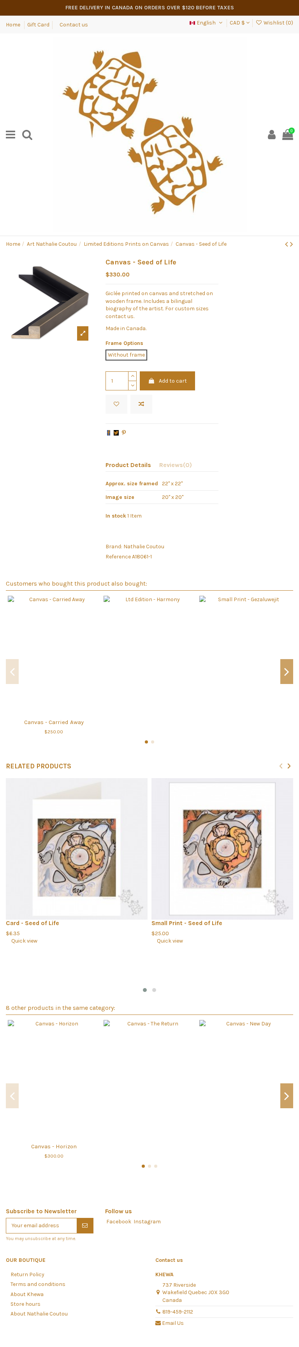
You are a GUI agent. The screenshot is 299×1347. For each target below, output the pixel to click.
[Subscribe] (85, 1225)
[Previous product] (287, 244)
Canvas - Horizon (54, 1146)
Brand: (114, 546)
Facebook (118, 1221)
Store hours (25, 1304)
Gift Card (38, 24)
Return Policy (27, 1274)
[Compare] (53, 711)
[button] (145, 990)
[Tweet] (116, 433)
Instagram (147, 1221)
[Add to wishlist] (116, 404)
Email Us (173, 1323)
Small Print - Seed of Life (186, 923)
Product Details (128, 465)
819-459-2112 (177, 1312)
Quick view (21, 941)
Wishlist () (277, 22)
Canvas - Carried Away (54, 722)
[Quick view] (64, 711)
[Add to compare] (141, 404)
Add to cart (173, 381)
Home (13, 24)
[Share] (108, 433)
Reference (118, 556)
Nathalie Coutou (143, 546)
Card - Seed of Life (32, 923)
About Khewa (27, 1294)
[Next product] (291, 244)
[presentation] (281, 766)
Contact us (74, 24)
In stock (116, 516)
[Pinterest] (124, 433)
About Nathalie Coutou (39, 1313)
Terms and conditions (38, 1284)
